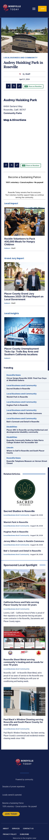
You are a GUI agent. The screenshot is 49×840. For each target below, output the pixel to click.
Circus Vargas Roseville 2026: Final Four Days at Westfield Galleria (27, 379)
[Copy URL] (19, 86)
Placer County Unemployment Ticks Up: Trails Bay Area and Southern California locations (21, 351)
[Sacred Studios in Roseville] (24, 492)
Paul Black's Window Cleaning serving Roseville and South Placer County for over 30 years (23, 722)
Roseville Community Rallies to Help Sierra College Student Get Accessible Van (25, 441)
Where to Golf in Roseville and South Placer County (25, 452)
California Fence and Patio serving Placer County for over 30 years (21, 603)
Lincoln (10, 447)
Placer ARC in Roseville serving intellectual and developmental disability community (27, 431)
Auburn (7, 248)
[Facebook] (8, 86)
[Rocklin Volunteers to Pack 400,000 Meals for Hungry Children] (24, 221)
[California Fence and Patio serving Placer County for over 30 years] (24, 584)
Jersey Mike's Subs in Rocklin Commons (24, 413)
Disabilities (12, 427)
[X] (13, 86)
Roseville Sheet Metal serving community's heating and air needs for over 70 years (23, 662)
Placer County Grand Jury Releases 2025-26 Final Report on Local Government (23, 296)
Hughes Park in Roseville (17, 405)
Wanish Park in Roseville (17, 397)
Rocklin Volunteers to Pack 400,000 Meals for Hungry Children (19, 241)
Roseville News (14, 375)
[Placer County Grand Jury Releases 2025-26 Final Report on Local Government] (24, 276)
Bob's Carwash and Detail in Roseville (23, 421)
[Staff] (21, 74)
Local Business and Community (20, 58)
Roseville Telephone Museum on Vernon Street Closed (27, 462)
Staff (27, 74)
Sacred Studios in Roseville (18, 388)
